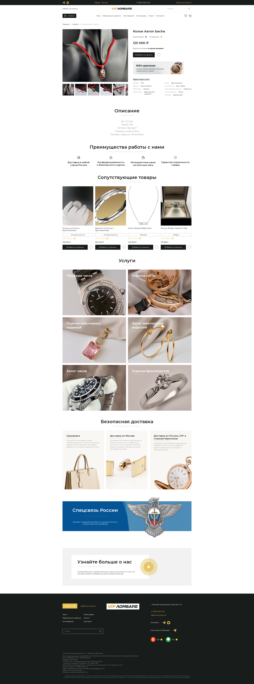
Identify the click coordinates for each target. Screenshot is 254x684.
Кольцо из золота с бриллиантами (71, 229)
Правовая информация (95, 653)
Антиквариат (128, 16)
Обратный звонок (183, 3)
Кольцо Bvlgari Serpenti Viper (174, 228)
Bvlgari (176, 235)
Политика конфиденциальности (74, 653)
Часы (98, 16)
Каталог (75, 24)
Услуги (151, 16)
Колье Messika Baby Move (140, 228)
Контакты (160, 16)
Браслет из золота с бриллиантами (104, 229)
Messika (143, 235)
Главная (66, 24)
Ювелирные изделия (112, 16)
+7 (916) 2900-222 (143, 3)
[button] (123, 79)
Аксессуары (141, 16)
